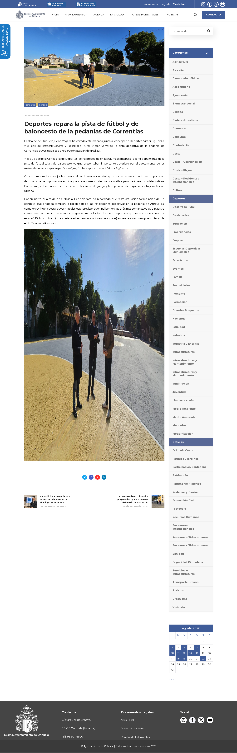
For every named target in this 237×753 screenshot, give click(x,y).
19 (184, 658)
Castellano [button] (180, 4)
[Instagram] (203, 4)
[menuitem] (55, 14)
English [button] (165, 4)
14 (197, 653)
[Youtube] (210, 720)
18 (178, 658)
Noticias (43, 105)
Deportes (30, 105)
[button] (195, 14)
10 (172, 653)
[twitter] (217, 4)
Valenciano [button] (151, 4)
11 (178, 653)
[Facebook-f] (192, 720)
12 (184, 653)
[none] (76, 14)
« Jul (172, 678)
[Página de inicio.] (30, 14)
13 (190, 653)
